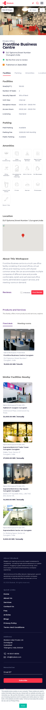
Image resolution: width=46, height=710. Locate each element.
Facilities (7, 73)
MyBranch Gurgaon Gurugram (15, 408)
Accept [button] (23, 706)
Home (6, 594)
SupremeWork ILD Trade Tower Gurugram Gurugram (16, 448)
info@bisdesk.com (14, 657)
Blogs (6, 619)
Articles (7, 615)
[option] (23, 20)
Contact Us (9, 606)
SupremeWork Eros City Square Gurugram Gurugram (15, 490)
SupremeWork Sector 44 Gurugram (17, 530)
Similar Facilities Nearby (16, 377)
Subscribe (23, 680)
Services (8, 602)
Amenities (29, 73)
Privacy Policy (10, 623)
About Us (8, 598)
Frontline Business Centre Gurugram (18, 355)
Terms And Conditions (14, 627)
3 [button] (24, 33)
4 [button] (26, 33)
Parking (18, 73)
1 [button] (19, 33)
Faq (5, 611)
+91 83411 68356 (13, 654)
